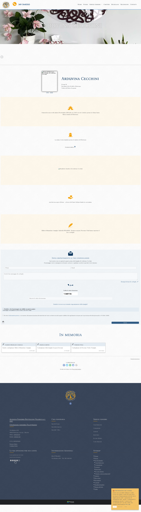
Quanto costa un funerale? (102, 473)
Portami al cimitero (69, 147)
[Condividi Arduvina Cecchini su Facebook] (64, 366)
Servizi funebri (95, 4)
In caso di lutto (99, 471)
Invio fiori (98, 469)
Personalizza (120, 506)
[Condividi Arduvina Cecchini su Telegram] (73, 366)
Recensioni (125, 4)
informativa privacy (14, 315)
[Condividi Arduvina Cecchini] (76, 366)
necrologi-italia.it (77, 369)
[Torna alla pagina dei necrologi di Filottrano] (70, 57)
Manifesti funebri (99, 484)
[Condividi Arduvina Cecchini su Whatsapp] (70, 366)
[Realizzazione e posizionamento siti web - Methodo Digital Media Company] (70, 502)
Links (96, 489)
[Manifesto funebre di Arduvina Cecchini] (70, 169)
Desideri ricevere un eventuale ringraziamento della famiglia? (70, 304)
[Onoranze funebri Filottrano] (5, 5)
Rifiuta (126, 506)
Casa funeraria (99, 462)
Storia (85, 4)
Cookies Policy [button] (14, 446)
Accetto (114, 506)
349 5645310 (24, 4)
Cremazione (98, 465)
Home (80, 4)
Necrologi (115, 4)
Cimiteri (106, 4)
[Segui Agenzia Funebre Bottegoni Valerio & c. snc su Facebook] (70, 403)
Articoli (97, 467)
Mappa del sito (99, 487)
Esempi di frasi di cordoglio (129, 281)
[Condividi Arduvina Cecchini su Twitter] (67, 366)
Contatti (133, 4)
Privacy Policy (13, 444)
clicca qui (127, 504)
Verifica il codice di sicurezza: (70, 290)
